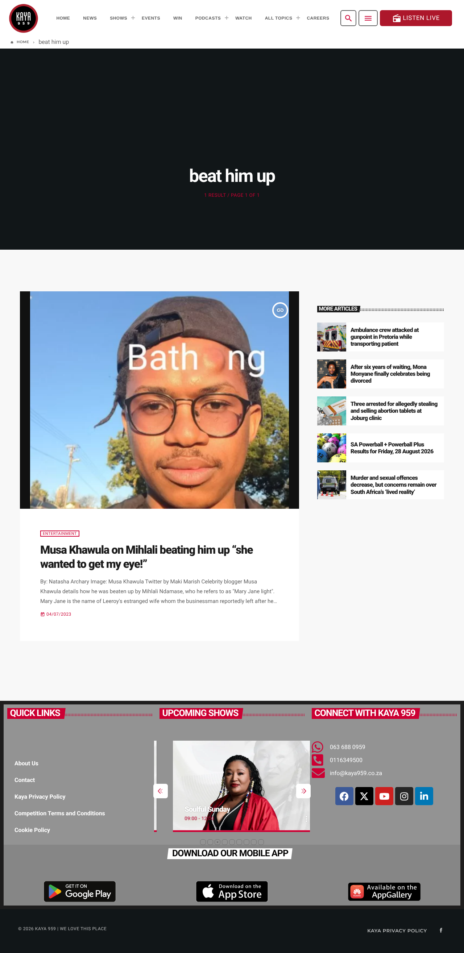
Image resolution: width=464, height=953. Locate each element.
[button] (203, 842)
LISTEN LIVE (416, 18)
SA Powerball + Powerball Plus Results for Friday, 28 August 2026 (392, 448)
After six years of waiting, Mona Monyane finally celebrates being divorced (390, 373)
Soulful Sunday (194, 809)
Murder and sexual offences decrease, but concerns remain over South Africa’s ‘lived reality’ (393, 484)
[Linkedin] (424, 796)
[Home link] (23, 18)
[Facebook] (344, 796)
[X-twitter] (364, 796)
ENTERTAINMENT (60, 533)
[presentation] (161, 791)
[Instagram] (404, 796)
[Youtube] (384, 796)
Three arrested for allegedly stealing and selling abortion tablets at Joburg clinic (394, 410)
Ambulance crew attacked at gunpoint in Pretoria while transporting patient (385, 336)
